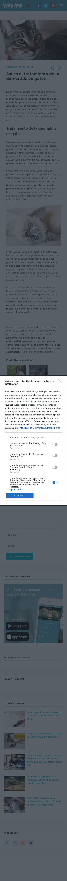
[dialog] (33, 440)
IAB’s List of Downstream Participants (39, 427)
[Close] (61, 382)
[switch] (55, 444)
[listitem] (33, 437)
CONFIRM (20, 495)
